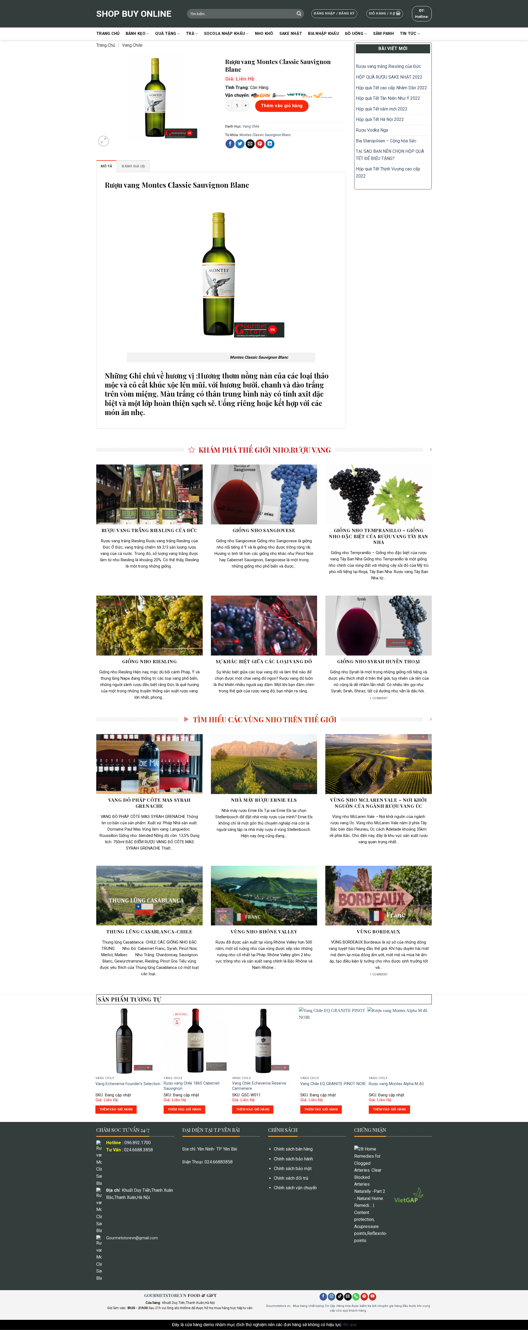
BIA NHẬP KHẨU (323, 33)
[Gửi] (299, 13)
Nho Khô (264, 33)
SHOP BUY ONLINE (133, 13)
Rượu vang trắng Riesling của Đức (388, 66)
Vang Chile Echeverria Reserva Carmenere (259, 1086)
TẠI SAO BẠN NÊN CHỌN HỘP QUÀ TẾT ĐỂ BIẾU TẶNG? (390, 155)
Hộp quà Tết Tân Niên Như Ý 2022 (388, 98)
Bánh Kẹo (135, 33)
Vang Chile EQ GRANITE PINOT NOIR (332, 1084)
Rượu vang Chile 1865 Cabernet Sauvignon (191, 1086)
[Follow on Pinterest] (364, 1297)
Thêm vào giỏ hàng (282, 105)
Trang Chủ (108, 33)
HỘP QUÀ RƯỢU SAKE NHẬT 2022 (389, 77)
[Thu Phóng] (103, 141)
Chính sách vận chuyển (295, 1187)
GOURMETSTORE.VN (165, 1295)
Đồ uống (354, 33)
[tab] (106, 166)
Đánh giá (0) (133, 166)
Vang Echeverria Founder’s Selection (127, 1084)
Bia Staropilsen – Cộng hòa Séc (386, 140)
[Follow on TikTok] (339, 1297)
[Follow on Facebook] (323, 1297)
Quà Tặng (165, 33)
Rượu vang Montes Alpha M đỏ (396, 1084)
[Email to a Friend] (250, 144)
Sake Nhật (290, 33)
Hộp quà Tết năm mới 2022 (382, 109)
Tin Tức (408, 33)
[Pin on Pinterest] (260, 144)
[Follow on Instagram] (331, 1297)
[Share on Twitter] (239, 144)
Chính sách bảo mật (293, 1168)
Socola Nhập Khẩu (224, 33)
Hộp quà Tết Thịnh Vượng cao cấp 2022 (388, 172)
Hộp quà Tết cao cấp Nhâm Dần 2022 (391, 87)
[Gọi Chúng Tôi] (356, 1297)
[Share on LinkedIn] (269, 144)
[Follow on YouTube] (372, 1297)
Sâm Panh (383, 33)
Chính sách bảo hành (293, 1159)
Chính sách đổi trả (291, 1178)
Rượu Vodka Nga (372, 130)
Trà (190, 33)
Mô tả (106, 166)
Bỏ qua (349, 1324)
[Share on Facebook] (230, 144)
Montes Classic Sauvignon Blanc (265, 135)
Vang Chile (132, 45)
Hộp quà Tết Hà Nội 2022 (380, 119)
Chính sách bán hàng (293, 1149)
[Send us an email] (347, 1297)
